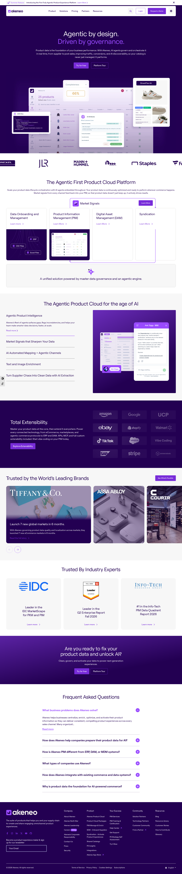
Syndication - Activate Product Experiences (95, 835)
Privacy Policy (91, 867)
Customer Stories (162, 825)
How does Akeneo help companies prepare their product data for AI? (84, 740)
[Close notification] (174, 2)
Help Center (115, 828)
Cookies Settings (105, 867)
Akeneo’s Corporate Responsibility (71, 835)
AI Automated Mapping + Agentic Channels (33, 353)
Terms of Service (78, 867)
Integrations (91, 850)
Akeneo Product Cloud (95, 816)
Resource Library (162, 821)
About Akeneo (69, 816)
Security (67, 850)
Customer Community (141, 825)
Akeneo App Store (94, 855)
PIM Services (115, 816)
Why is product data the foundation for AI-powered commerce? (82, 786)
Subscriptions (119, 867)
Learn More (81, 2)
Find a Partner (138, 830)
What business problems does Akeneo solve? (70, 710)
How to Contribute (162, 830)
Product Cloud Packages (96, 821)
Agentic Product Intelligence (24, 315)
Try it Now (113, 844)
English (171, 868)
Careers (70, 830)
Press (66, 846)
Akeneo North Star (71, 821)
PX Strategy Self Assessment (116, 838)
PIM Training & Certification (115, 822)
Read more (11, 330)
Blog (157, 816)
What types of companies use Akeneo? (66, 763)
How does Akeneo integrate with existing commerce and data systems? (86, 774)
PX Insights (91, 846)
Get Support (114, 832)
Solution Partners (139, 816)
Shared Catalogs (93, 841)
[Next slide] (17, 549)
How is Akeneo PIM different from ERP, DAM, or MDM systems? (81, 751)
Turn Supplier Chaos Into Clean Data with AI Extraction (40, 375)
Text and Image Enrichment (23, 364)
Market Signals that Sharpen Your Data (30, 341)
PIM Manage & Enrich (95, 825)
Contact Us (68, 841)
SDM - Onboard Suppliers (97, 830)
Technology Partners (141, 821)
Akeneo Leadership (71, 825)
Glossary (158, 834)
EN (171, 11)
